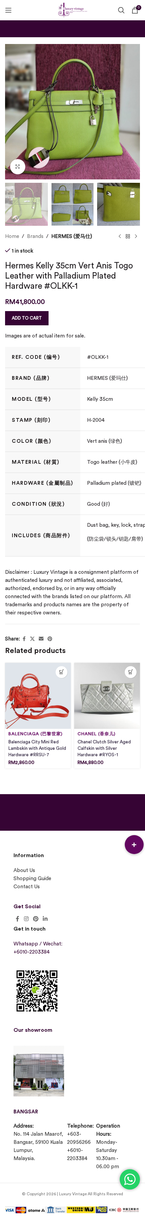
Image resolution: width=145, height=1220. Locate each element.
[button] (134, 844)
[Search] (121, 10)
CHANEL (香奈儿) (97, 734)
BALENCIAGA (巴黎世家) (35, 734)
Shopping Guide (32, 878)
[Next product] (136, 237)
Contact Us (26, 886)
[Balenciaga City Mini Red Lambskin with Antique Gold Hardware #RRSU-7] (38, 696)
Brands (35, 236)
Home (12, 236)
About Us (24, 870)
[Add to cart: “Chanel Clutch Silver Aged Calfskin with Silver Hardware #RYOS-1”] (131, 672)
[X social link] (32, 639)
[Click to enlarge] (17, 166)
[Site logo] (72, 9)
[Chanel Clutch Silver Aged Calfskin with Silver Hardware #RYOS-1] (107, 696)
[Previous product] (120, 237)
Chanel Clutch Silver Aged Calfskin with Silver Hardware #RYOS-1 (104, 748)
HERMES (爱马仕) (71, 236)
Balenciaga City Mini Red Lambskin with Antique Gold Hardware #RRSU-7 (37, 748)
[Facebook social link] (24, 639)
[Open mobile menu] (8, 10)
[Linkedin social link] (45, 919)
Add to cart (27, 318)
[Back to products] (128, 237)
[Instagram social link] (26, 919)
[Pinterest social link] (50, 639)
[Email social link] (41, 639)
